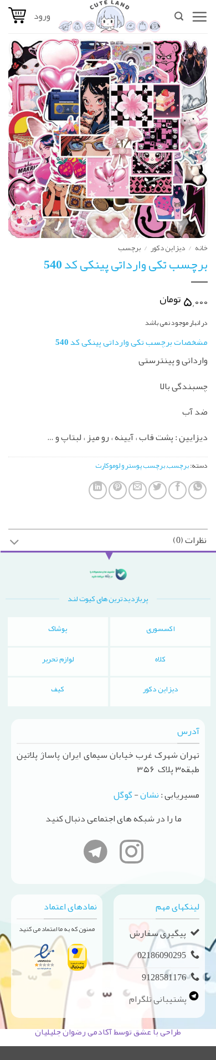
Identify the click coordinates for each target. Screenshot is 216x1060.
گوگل (123, 795)
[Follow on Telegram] (95, 854)
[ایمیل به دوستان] (137, 490)
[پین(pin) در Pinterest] (118, 490)
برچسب (129, 247)
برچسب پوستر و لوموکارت (130, 465)
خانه (201, 247)
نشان (149, 795)
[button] (199, 16)
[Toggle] (14, 543)
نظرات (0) (190, 540)
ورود (42, 16)
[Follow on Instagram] (131, 854)
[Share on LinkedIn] (98, 490)
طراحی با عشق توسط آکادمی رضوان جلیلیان (108, 1031)
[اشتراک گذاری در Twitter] (157, 490)
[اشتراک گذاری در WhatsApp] (197, 490)
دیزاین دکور (168, 247)
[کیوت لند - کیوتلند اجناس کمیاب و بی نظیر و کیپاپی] (110, 16)
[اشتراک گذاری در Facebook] (177, 490)
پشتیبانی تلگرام (158, 999)
